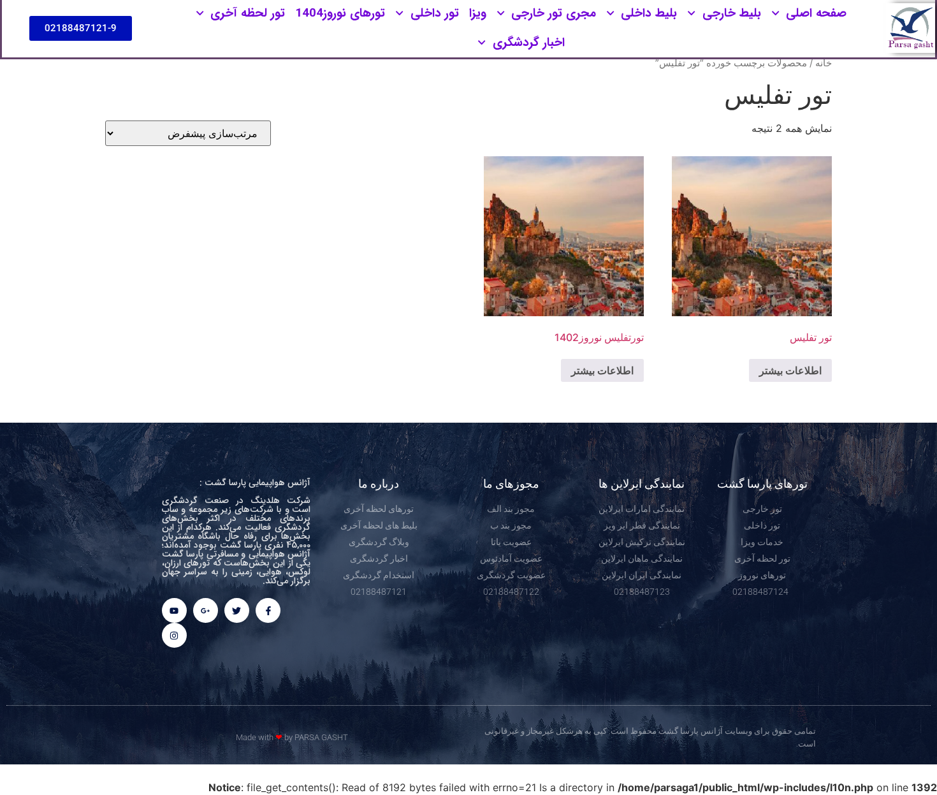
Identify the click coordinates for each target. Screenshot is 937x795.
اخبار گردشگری (529, 42)
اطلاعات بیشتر (790, 370)
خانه (823, 63)
